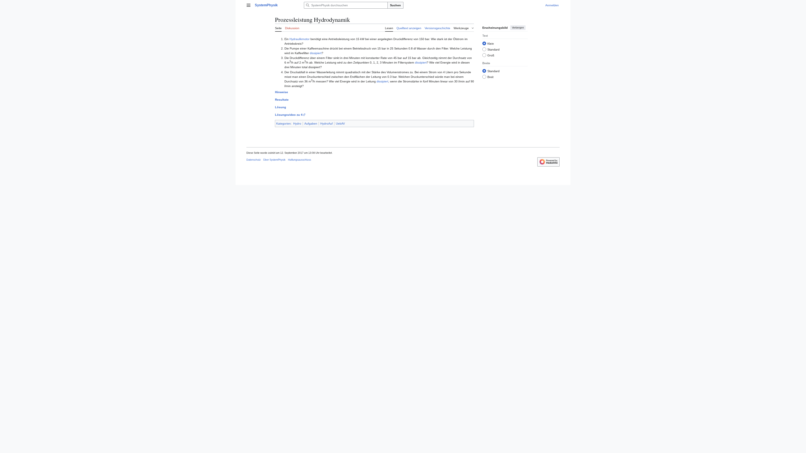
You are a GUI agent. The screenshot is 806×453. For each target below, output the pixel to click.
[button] (248, 5)
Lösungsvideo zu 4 (288, 114)
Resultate (282, 99)
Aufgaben (310, 123)
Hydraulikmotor (299, 39)
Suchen (395, 5)
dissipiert (316, 53)
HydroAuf (326, 123)
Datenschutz (253, 159)
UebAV (340, 123)
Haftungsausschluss (299, 159)
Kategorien (283, 123)
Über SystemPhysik (274, 159)
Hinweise (281, 92)
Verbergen (518, 27)
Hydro (297, 123)
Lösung (280, 107)
